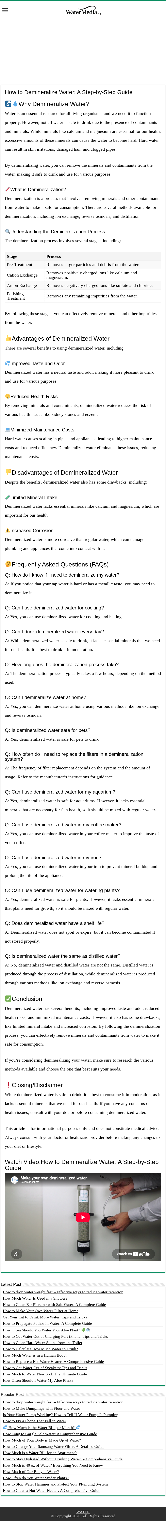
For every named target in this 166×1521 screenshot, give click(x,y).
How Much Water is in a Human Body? (35, 1355)
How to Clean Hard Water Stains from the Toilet (42, 1342)
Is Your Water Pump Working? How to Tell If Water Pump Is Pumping (60, 1414)
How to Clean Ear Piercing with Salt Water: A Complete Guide (54, 1304)
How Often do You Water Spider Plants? (36, 1478)
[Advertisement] (83, 51)
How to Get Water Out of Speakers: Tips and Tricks (45, 1367)
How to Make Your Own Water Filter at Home (40, 1311)
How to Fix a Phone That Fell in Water (34, 1421)
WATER (83, 1512)
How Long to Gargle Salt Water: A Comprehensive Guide (50, 1434)
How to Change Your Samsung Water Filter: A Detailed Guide (53, 1446)
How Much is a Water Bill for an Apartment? (40, 1452)
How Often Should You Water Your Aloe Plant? (42, 1330)
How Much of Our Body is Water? (31, 1471)
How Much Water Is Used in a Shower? (35, 1298)
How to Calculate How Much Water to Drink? (40, 1349)
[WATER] (83, 9)
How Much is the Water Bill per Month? (41, 1427)
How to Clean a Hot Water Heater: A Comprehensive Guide (51, 1490)
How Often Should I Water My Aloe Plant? (38, 1380)
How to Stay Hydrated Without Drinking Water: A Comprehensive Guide (62, 1459)
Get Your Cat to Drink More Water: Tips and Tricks (45, 1317)
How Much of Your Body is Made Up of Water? (42, 1440)
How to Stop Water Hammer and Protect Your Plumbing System (55, 1484)
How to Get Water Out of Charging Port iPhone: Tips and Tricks (55, 1336)
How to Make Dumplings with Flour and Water (41, 1408)
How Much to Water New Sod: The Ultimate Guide (45, 1374)
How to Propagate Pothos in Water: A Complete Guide (47, 1323)
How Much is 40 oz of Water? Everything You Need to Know (53, 1465)
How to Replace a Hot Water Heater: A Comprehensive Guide (53, 1361)
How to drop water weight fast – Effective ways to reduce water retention (63, 1292)
